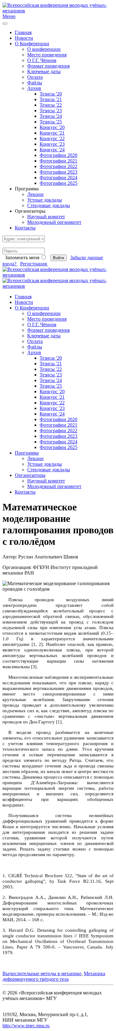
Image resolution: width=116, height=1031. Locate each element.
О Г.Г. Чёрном (41, 60)
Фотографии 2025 (58, 183)
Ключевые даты (44, 71)
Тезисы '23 (51, 110)
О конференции (44, 49)
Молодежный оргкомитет (54, 222)
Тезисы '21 (51, 99)
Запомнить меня (22, 257)
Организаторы (30, 475)
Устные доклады (44, 199)
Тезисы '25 (51, 121)
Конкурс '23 (52, 144)
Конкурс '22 (52, 138)
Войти (58, 258)
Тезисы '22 (51, 105)
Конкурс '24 (52, 149)
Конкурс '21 (52, 133)
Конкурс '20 (52, 127)
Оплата (35, 77)
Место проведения (47, 54)
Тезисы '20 (51, 93)
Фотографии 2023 (58, 172)
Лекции (35, 194)
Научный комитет (46, 216)
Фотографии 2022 (58, 166)
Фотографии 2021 (58, 160)
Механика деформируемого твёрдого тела (53, 976)
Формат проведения (48, 66)
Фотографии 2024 (58, 177)
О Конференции (32, 43)
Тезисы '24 (51, 116)
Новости (24, 38)
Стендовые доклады (48, 205)
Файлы (34, 82)
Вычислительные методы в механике (41, 973)
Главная (23, 32)
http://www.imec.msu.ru (25, 1025)
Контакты (25, 227)
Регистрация (34, 263)
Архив (34, 88)
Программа (27, 453)
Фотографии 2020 (58, 155)
